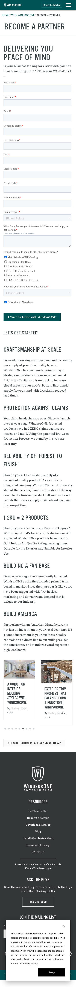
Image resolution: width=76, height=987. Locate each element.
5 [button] (19, 729)
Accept (51, 972)
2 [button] (9, 729)
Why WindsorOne (22, 15)
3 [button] (12, 729)
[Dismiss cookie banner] (64, 927)
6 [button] (23, 729)
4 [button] (16, 729)
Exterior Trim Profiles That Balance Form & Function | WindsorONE (55, 698)
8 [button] (30, 729)
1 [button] (5, 729)
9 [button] (33, 729)
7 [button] (26, 729)
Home (5, 15)
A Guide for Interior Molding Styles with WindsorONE (17, 693)
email (25, 887)
